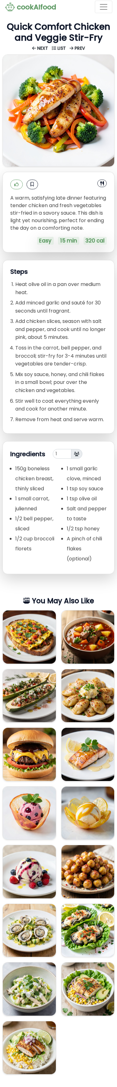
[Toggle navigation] (103, 7)
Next (42, 48)
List (61, 48)
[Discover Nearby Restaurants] (102, 183)
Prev (79, 48)
